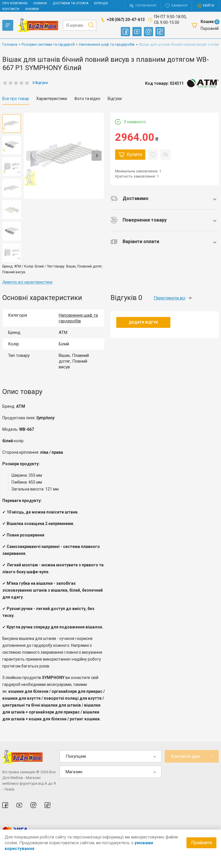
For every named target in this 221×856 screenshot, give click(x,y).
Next (97, 156)
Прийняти (201, 842)
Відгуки (115, 98)
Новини (40, 3)
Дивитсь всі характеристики (27, 282)
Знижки (32, 9)
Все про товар (15, 98)
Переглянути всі (169, 298)
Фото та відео (87, 98)
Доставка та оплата (70, 3)
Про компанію (15, 3)
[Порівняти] (165, 154)
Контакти (10, 9)
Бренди (101, 3)
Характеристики (51, 98)
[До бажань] (153, 154)
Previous (31, 156)
